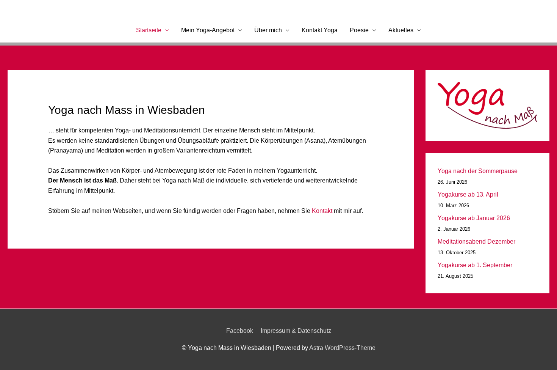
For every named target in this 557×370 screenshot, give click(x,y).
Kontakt (323, 211)
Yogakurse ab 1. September (475, 265)
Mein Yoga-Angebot (208, 30)
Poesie (359, 30)
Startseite (148, 30)
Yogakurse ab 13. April (468, 194)
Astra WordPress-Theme (342, 348)
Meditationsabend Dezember (476, 241)
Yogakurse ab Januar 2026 (474, 218)
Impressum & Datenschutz (296, 330)
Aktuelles (400, 30)
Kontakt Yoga (320, 30)
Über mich (268, 30)
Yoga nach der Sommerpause (478, 171)
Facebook (239, 330)
